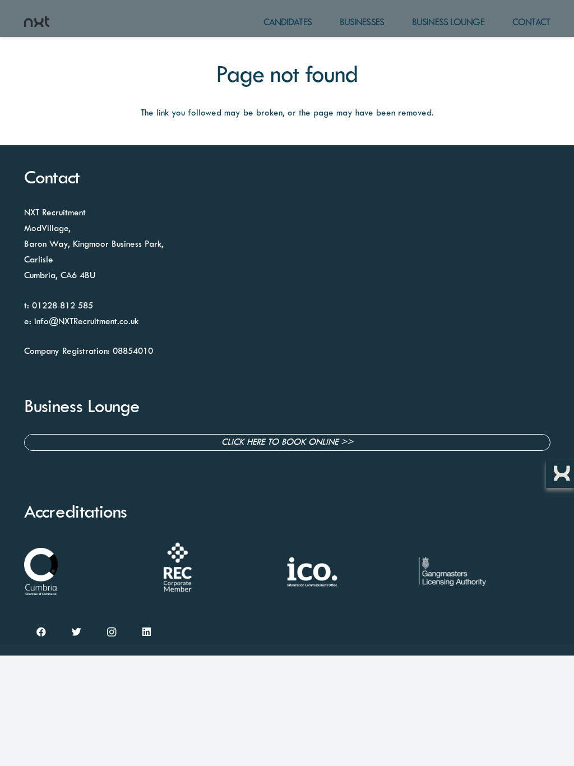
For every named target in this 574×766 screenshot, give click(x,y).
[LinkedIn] (147, 632)
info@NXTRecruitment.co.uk (86, 322)
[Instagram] (112, 632)
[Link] (37, 21)
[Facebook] (42, 632)
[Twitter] (76, 632)
